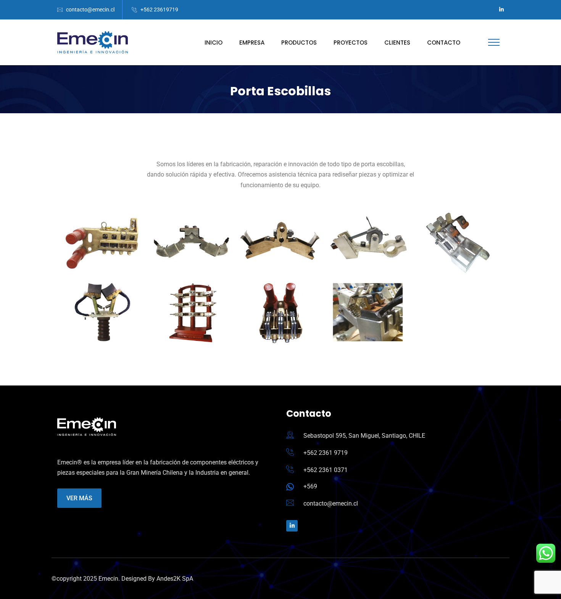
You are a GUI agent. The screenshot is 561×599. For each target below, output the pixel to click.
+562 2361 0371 (325, 470)
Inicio (213, 43)
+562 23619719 (159, 9)
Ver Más (79, 498)
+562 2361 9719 (325, 452)
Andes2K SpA (174, 578)
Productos (299, 43)
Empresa (251, 43)
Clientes (397, 43)
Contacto (443, 43)
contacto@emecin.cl (90, 9)
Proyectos (351, 43)
